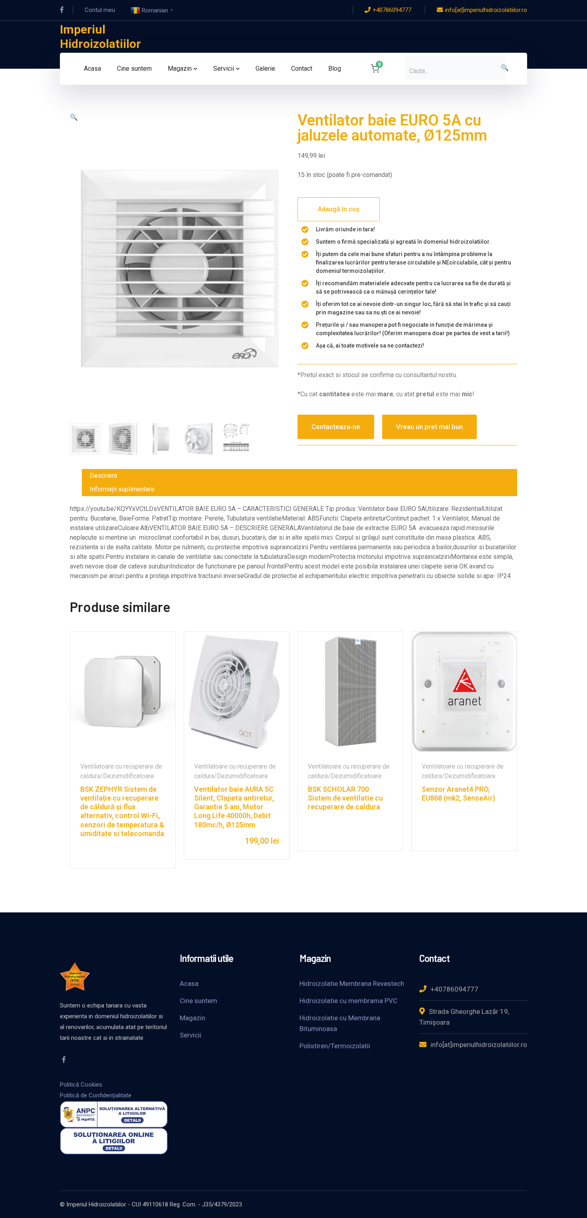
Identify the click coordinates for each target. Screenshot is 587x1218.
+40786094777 (392, 10)
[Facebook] (62, 10)
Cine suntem (198, 1001)
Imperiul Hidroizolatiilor (100, 36)
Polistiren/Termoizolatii (334, 1046)
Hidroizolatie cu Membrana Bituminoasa (339, 1023)
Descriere (103, 475)
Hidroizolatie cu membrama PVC (348, 1001)
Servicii (190, 1035)
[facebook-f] (64, 1059)
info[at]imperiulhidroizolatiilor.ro (486, 10)
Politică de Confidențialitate (95, 1095)
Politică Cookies (81, 1084)
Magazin (192, 1018)
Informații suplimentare (122, 489)
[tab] (299, 476)
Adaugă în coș (338, 209)
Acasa (189, 984)
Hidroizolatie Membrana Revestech (351, 984)
